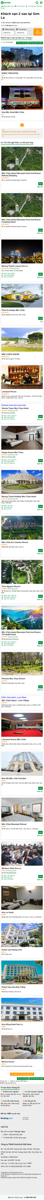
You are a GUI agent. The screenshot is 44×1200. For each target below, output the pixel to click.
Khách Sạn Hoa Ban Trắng (13, 987)
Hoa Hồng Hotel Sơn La (12, 1024)
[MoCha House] (22, 1047)
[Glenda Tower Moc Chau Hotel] (22, 405)
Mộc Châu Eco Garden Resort (15, 542)
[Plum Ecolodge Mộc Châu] (22, 296)
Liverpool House (9, 392)
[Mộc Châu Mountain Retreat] (22, 810)
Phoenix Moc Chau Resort (13, 679)
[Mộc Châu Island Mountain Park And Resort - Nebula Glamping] (22, 159)
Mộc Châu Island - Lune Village (15, 700)
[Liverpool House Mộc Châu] (22, 725)
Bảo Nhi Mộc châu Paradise (14, 778)
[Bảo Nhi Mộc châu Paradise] (22, 764)
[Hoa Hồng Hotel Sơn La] (22, 1010)
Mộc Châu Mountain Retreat (14, 824)
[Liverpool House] (22, 377)
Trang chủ (3, 1081)
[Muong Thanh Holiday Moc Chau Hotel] (22, 482)
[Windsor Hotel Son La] (22, 854)
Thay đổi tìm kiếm (36, 43)
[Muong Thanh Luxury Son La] (22, 252)
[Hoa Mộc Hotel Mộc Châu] (22, 98)
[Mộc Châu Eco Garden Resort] (22, 528)
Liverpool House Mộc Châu (14, 739)
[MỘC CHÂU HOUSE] (22, 340)
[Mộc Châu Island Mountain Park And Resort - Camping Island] (22, 205)
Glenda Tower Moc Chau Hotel (15, 408)
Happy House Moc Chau (12, 452)
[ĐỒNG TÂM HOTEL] (22, 59)
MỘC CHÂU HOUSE (10, 354)
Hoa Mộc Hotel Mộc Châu (13, 112)
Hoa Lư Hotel (7, 912)
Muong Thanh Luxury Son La (15, 266)
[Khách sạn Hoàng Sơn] (22, 935)
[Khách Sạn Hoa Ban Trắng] (22, 973)
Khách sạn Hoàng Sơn (12, 950)
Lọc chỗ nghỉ (23, 43)
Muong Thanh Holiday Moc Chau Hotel (19, 496)
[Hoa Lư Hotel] (22, 898)
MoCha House (8, 1062)
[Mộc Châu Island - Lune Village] (22, 697)
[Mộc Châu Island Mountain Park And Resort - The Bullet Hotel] (22, 618)
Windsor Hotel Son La (11, 868)
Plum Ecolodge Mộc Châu (13, 310)
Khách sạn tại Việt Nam (18, 1081)
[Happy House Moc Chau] (22, 438)
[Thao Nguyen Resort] (22, 572)
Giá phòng (38, 32)
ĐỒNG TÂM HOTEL (10, 73)
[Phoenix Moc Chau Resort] (22, 664)
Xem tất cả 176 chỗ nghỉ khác (22, 1074)
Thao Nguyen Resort (11, 586)
